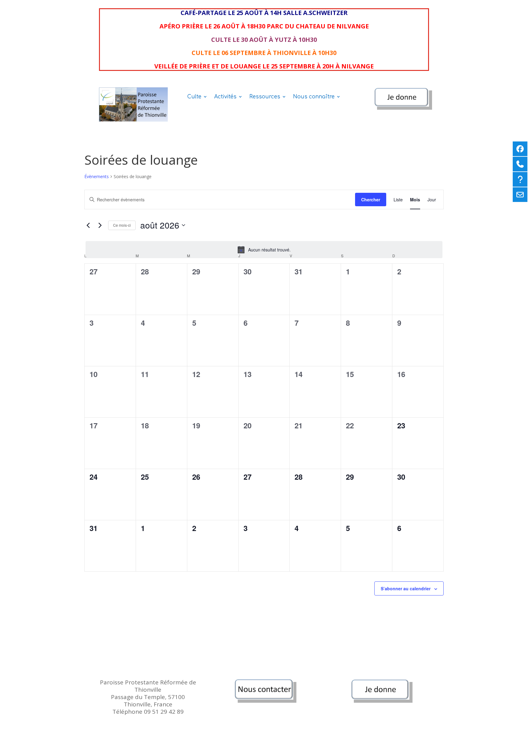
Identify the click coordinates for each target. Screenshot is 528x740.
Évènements (96, 176)
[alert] (264, 249)
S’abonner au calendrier (406, 588)
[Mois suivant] (100, 225)
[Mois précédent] (88, 225)
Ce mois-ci (122, 225)
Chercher (370, 199)
